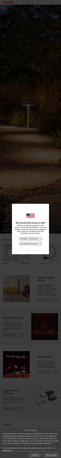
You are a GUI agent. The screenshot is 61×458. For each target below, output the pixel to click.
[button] (30, 243)
